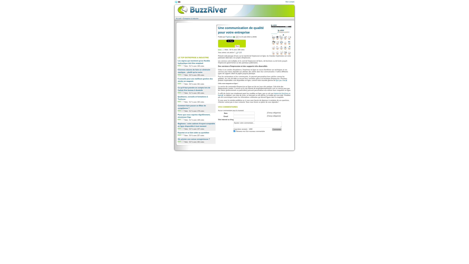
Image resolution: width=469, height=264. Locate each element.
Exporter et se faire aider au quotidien (193, 133)
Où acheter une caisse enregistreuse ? (194, 139)
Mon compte (290, 2)
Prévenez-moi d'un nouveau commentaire (250, 131)
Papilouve (229, 37)
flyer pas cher (280, 80)
